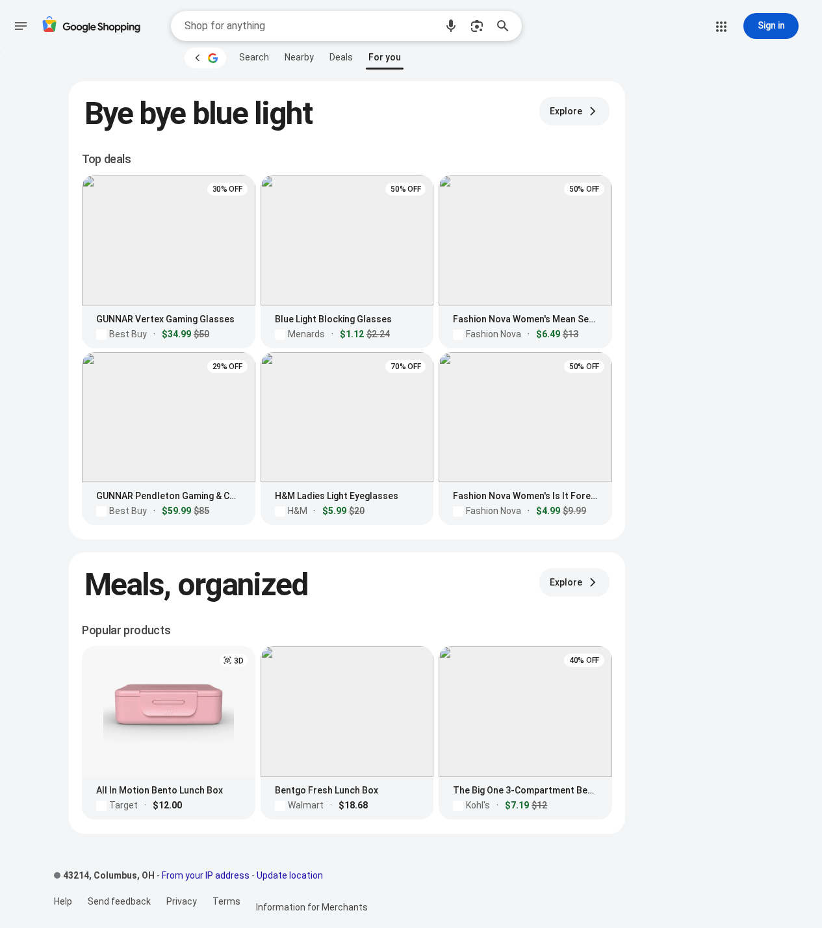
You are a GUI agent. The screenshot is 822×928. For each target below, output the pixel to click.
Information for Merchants (312, 907)
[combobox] (310, 26)
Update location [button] (290, 875)
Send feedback (119, 901)
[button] (451, 26)
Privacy (181, 901)
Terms (226, 901)
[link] (254, 57)
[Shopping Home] (91, 26)
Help (63, 901)
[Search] (507, 26)
